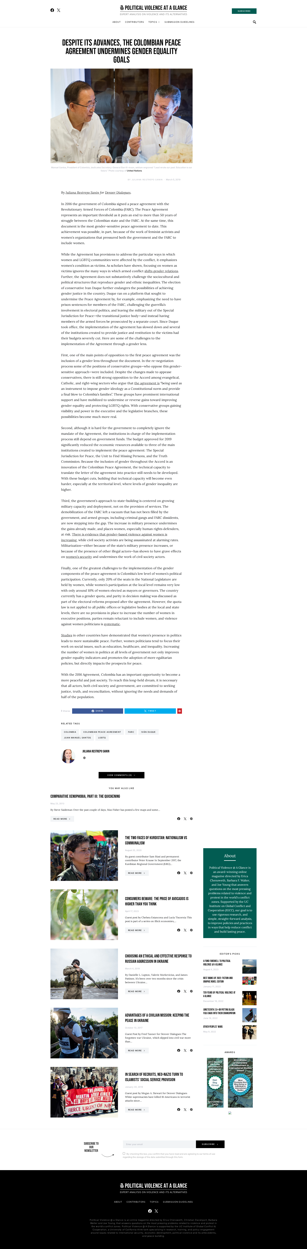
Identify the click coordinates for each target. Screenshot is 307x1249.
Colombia (70, 732)
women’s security (79, 557)
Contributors (134, 22)
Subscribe (208, 1144)
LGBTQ (102, 737)
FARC (131, 732)
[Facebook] (52, 10)
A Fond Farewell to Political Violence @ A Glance (217, 962)
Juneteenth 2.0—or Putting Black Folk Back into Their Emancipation (219, 1011)
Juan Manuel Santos (77, 737)
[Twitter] (58, 10)
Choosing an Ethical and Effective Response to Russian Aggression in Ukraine (158, 959)
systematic (112, 624)
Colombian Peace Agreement (102, 732)
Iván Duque (148, 732)
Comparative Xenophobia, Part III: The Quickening (85, 796)
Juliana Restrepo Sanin (147, 179)
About (116, 22)
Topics (152, 22)
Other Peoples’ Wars (213, 1027)
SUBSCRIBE (244, 11)
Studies (66, 635)
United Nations (134, 170)
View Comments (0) (119, 775)
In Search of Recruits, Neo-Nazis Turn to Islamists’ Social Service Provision (154, 1077)
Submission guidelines (180, 22)
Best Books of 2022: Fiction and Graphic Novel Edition (218, 979)
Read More (60, 819)
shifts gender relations (161, 271)
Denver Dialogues (118, 192)
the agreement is (147, 383)
